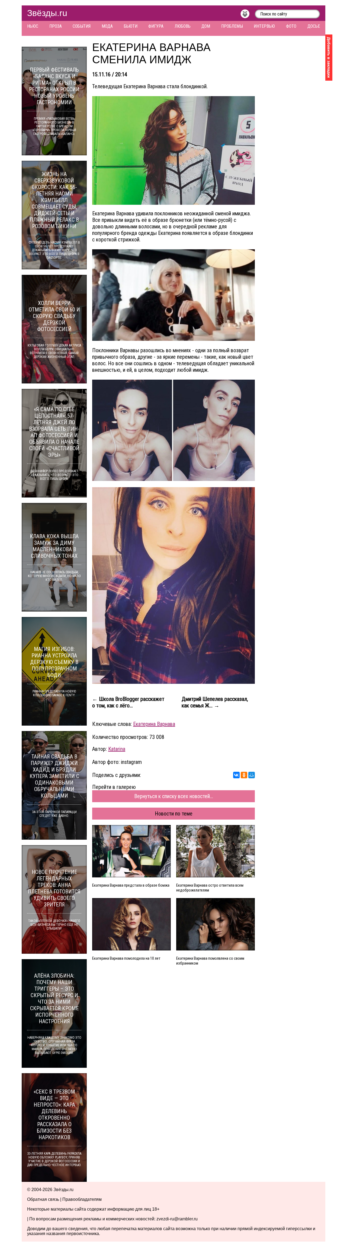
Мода (107, 26)
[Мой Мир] (251, 775)
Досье (313, 26)
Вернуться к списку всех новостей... (173, 796)
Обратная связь (43, 1199)
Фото (291, 26)
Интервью (264, 26)
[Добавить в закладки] (328, 57)
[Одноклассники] (244, 775)
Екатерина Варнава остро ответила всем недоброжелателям (209, 888)
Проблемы (232, 26)
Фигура (155, 26)
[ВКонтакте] (236, 775)
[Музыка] (247, 15)
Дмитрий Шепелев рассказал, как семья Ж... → (215, 702)
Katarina (116, 749)
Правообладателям (82, 1199)
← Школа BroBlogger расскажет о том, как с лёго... (128, 702)
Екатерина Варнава (154, 724)
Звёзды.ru (47, 13)
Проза (55, 26)
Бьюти (130, 26)
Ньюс (32, 26)
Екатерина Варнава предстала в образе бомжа (130, 885)
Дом (205, 26)
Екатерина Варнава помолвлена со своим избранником (210, 961)
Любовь (183, 26)
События (82, 26)
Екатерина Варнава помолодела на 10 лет (126, 958)
